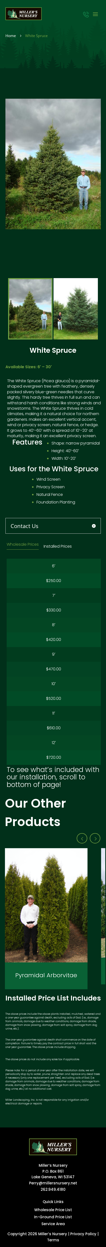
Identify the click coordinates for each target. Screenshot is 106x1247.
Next (95, 838)
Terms (53, 1240)
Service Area (53, 1223)
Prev (82, 838)
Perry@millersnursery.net (53, 1183)
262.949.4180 (53, 1189)
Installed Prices (58, 546)
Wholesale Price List (53, 1209)
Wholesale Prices (23, 544)
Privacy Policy (83, 1233)
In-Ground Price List (53, 1217)
